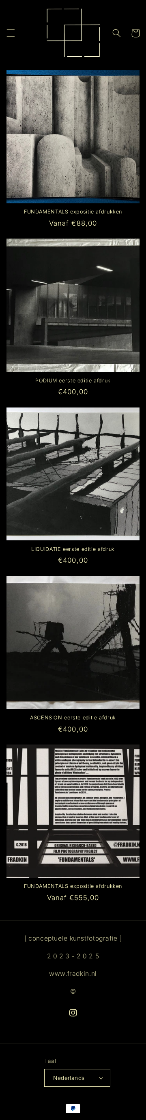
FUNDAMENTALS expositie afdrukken (73, 212)
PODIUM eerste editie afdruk (73, 381)
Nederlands (68, 1078)
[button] (10, 33)
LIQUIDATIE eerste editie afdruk (73, 549)
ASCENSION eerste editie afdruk (73, 718)
